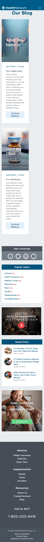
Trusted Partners (22, 496)
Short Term (22, 462)
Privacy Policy (22, 536)
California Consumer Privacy (22, 539)
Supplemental (10, 295)
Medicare (8, 284)
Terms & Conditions (22, 534)
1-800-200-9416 (22, 516)
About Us (22, 493)
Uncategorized (11, 299)
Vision (22, 477)
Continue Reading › (15, 114)
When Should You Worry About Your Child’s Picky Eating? (25, 375)
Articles (21, 66)
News (6, 288)
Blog (22, 499)
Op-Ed (7, 291)
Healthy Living (10, 281)
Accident (22, 481)
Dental (22, 474)
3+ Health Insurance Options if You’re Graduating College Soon (26, 361)
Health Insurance (11, 277)
